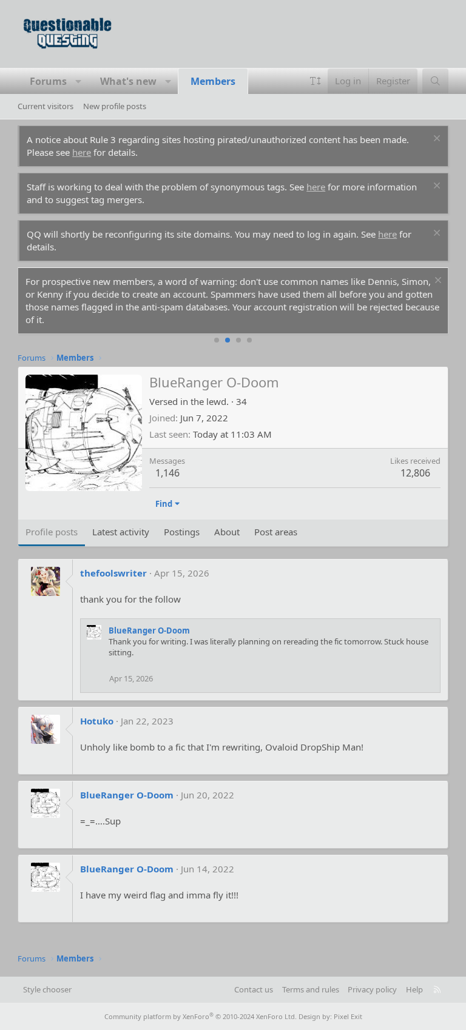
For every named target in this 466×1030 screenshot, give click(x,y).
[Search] (435, 81)
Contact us (253, 989)
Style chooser (47, 989)
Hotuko (96, 721)
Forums (48, 81)
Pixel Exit (348, 1016)
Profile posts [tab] (51, 532)
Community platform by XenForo (200, 1016)
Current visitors (45, 106)
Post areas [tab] (275, 532)
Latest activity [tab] (120, 532)
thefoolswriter (113, 573)
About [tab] (227, 532)
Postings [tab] (182, 532)
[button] (79, 81)
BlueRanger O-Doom (149, 630)
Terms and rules (310, 989)
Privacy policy (372, 989)
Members (213, 81)
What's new (128, 81)
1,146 (167, 473)
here (81, 152)
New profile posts (114, 106)
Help (414, 989)
